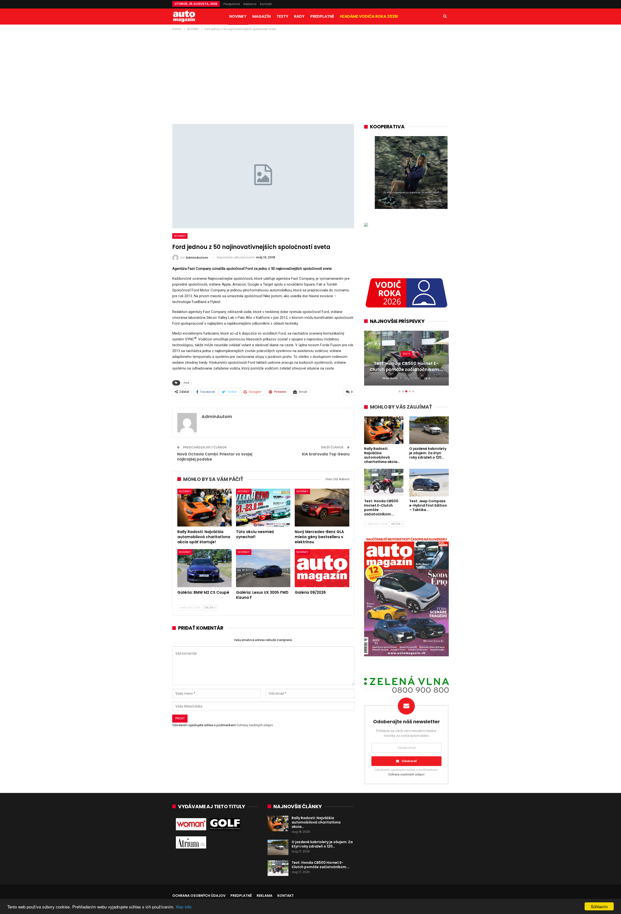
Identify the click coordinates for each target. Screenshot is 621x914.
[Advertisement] (310, 68)
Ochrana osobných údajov (199, 895)
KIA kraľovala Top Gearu (326, 454)
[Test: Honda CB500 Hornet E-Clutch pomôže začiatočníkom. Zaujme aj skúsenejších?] (278, 868)
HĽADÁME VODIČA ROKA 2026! (369, 16)
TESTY (282, 16)
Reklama (250, 4)
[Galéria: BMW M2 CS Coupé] (204, 568)
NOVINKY (237, 16)
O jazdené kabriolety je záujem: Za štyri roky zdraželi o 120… (322, 844)
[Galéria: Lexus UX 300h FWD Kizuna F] (263, 568)
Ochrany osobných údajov (255, 725)
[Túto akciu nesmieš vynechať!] (263, 508)
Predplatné (231, 4)
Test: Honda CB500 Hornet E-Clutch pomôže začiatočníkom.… (321, 864)
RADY (299, 16)
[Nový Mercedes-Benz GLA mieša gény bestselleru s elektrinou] (322, 508)
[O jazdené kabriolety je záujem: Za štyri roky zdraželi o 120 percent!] (278, 847)
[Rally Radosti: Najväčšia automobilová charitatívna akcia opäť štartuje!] (204, 508)
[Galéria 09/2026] (322, 568)
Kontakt (266, 4)
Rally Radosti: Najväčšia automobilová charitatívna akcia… (316, 822)
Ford (186, 383)
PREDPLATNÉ (322, 16)
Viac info (183, 907)
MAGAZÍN (261, 16)
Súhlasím (599, 906)
